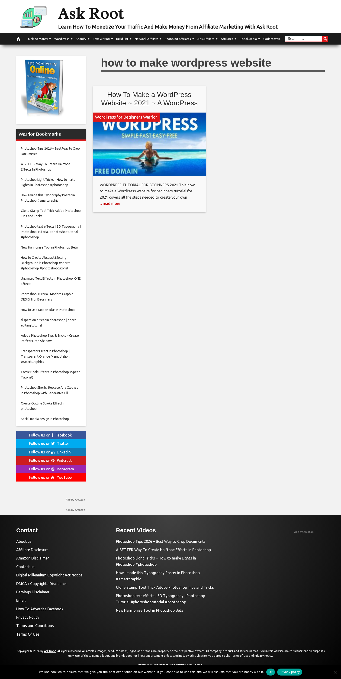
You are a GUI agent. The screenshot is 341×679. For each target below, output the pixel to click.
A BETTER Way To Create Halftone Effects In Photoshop (163, 550)
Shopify (81, 38)
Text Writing (101, 38)
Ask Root (91, 13)
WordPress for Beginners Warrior (126, 117)
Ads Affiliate (205, 38)
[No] (335, 672)
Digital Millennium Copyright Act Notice (49, 575)
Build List (122, 38)
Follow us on (50, 435)
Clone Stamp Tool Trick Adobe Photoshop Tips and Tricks (165, 587)
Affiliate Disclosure (32, 550)
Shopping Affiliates (178, 38)
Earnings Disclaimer (32, 592)
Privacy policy (290, 672)
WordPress (61, 38)
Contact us (25, 567)
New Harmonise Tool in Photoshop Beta (149, 610)
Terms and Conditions (35, 626)
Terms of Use (239, 655)
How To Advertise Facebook (39, 609)
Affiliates (227, 38)
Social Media (248, 38)
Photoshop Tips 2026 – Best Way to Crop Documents (161, 541)
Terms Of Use (27, 634)
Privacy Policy (27, 617)
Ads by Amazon (75, 499)
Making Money (38, 38)
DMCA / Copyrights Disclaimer (41, 584)
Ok (271, 672)
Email (21, 600)
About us (24, 541)
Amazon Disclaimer (32, 558)
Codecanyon (271, 38)
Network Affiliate (146, 38)
